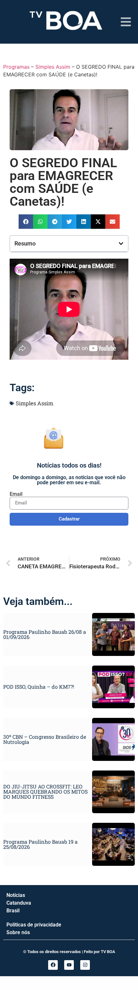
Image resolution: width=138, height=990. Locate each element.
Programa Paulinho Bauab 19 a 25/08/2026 (40, 844)
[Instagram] (85, 965)
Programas (16, 67)
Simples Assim (52, 67)
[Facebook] (53, 965)
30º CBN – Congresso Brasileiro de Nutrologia (44, 739)
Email (16, 494)
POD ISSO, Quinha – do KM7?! (38, 686)
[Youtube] (69, 965)
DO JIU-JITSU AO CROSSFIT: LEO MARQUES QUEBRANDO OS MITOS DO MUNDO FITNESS (45, 791)
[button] (26, 221)
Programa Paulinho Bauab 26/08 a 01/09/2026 (44, 634)
